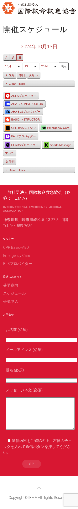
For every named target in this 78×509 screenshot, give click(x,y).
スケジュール (14, 293)
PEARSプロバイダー (24, 145)
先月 (12, 75)
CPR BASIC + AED (23, 127)
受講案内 (10, 285)
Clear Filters (17, 83)
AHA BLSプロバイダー (26, 111)
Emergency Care (58, 127)
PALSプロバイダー (23, 136)
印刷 (10, 162)
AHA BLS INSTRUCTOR (27, 104)
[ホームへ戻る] (39, 8)
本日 (22, 75)
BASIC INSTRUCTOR (25, 119)
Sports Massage (60, 145)
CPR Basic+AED (16, 247)
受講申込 (10, 301)
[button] (39, 488)
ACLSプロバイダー (23, 96)
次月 (32, 75)
